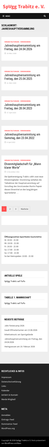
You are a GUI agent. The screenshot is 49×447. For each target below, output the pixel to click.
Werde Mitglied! (8, 399)
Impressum (6, 377)
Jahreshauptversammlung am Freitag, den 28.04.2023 (22, 106)
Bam (19, 443)
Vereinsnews (25, 42)
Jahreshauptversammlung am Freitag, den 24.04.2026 (22, 47)
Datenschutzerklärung (11, 381)
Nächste (24, 209)
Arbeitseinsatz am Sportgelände (18, 334)
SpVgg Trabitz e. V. (24, 6)
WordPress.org (8, 428)
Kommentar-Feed (9, 424)
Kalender (5, 390)
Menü (7, 16)
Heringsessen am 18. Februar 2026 (19, 346)
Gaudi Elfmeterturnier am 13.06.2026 (20, 330)
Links (3, 386)
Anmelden (5, 415)
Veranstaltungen (11, 42)
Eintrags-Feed (7, 419)
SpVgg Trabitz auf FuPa (14, 281)
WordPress (9, 443)
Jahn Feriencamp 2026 (14, 325)
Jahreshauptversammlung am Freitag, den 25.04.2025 (22, 76)
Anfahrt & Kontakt (9, 394)
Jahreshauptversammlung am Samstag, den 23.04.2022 (22, 136)
